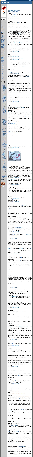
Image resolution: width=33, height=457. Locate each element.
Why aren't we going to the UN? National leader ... (4, 177)
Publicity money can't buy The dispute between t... (4, 150)
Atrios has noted (23, 66)
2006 (2, 77)
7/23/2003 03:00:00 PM (14, 147)
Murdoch (16, 107)
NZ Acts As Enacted (3, 29)
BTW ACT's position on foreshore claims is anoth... (4, 92)
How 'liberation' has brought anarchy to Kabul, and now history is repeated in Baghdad (16, 393)
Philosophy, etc (2, 62)
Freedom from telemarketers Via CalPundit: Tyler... (4, 120)
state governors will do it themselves (22, 205)
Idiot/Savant (2, 22)
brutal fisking (13, 234)
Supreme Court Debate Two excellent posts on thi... (4, 168)
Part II (8, 111)
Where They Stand (3, 32)
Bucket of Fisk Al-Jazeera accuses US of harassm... (4, 86)
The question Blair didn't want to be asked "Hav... (4, 128)
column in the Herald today (16, 431)
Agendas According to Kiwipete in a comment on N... (4, 106)
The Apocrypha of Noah (3, 52)
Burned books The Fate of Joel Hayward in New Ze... (4, 117)
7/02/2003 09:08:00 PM (14, 442)
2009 (2, 75)
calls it (28, 343)
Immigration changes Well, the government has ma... (4, 175)
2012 (2, 73)
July (2, 83)
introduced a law (14, 14)
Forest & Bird (2, 44)
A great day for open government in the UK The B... (4, 152)
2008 (2, 76)
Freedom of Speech (11, 148)
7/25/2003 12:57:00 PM (14, 101)
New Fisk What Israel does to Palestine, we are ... (4, 135)
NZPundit (9, 431)
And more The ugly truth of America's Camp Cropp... (4, 114)
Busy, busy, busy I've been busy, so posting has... (4, 139)
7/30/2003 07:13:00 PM (14, 51)
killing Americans (9, 131)
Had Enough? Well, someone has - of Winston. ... (4, 118)
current (26, 234)
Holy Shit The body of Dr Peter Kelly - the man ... (4, 132)
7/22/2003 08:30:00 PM (14, 198)
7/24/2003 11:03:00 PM (14, 109)
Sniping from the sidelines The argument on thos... (4, 159)
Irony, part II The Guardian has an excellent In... (4, 165)
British (22, 107)
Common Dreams (3, 39)
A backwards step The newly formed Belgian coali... (4, 143)
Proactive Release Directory (4, 31)
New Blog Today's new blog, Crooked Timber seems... (4, 156)
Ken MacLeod (2, 57)
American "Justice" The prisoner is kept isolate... (4, 162)
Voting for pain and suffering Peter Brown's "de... (4, 90)
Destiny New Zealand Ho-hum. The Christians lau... (4, 163)
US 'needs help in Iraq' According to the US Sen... (4, 149)
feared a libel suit (19, 146)
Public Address (2, 50)
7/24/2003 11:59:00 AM (14, 132)
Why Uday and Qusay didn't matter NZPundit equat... (4, 111)
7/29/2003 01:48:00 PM (14, 59)
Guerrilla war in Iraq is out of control (11, 123)
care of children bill (21, 248)
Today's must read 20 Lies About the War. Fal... (4, 142)
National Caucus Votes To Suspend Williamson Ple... (4, 126)
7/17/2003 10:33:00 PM (14, 238)
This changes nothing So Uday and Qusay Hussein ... (4, 121)
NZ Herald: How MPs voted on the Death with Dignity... (4, 89)
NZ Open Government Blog (3, 49)
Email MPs (2, 28)
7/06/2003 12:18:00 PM (14, 383)
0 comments (17, 12)
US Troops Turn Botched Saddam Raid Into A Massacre (13, 55)
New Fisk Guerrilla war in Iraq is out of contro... (4, 109)
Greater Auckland (3, 45)
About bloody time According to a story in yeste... (4, 94)
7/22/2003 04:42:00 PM (14, 201)
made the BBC (23, 311)
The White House (19, 311)
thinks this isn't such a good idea (14, 425)
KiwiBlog (22, 58)
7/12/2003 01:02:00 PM (14, 307)
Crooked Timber (12, 343)
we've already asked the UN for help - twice (22, 446)
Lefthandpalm (2, 47)
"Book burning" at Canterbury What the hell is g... (4, 123)
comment (14, 105)
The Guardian (2, 41)
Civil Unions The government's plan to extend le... (4, 137)
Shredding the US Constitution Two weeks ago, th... (4, 140)
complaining (12, 30)
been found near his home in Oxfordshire (19, 227)
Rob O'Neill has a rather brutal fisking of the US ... (4, 133)
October (3, 81)
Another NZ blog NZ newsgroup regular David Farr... (4, 97)
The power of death (10, 72)
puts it (20, 327)
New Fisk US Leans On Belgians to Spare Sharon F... (4, 145)
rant (19, 306)
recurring (18, 306)
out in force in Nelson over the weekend (18, 42)
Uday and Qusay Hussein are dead (11, 179)
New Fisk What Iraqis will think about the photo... (4, 100)
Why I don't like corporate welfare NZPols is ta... (4, 155)
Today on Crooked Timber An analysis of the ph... (4, 148)
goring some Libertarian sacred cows (20, 344)
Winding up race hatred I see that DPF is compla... (4, 93)
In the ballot (2, 36)
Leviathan (9, 50)
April (2, 179)
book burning (19, 188)
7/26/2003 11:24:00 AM (14, 73)
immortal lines (22, 409)
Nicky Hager (2, 61)
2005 (2, 78)
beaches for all (19, 33)
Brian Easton (2, 60)
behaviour (28, 234)
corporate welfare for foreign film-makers (23, 326)
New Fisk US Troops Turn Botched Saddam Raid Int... (4, 96)
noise (20, 260)
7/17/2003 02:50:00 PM (14, 253)
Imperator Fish (2, 46)
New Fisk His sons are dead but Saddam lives (4, 115)
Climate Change (10, 208)
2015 (2, 71)
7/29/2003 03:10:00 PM (14, 56)
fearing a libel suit (25, 116)
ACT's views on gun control (22, 398)
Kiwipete (11, 105)
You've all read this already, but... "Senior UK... (4, 153)
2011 (2, 74)
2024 (2, 65)
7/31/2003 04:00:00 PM (14, 12)
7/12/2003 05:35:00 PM (14, 287)
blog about (21, 257)
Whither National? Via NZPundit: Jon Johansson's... (4, 173)
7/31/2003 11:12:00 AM (14, 16)
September (3, 82)
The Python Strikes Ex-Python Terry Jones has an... (4, 160)
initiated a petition (17, 423)
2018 (2, 69)
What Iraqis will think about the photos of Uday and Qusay (13, 71)
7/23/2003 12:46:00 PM (14, 177)
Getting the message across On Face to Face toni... (4, 136)
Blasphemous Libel (3, 34)
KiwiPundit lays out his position (21, 396)
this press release (14, 417)
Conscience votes (3, 27)
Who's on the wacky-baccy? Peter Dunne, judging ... (4, 171)
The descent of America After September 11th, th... (4, 102)
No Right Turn (5, 2)
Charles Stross (2, 54)
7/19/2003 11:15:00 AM (14, 231)
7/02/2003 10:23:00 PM (14, 434)
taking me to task (11, 326)
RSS (1, 25)
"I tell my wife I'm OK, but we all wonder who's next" (13, 11)
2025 (2, 64)
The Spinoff (2, 42)
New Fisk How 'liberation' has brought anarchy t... (4, 166)
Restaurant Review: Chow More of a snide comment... (4, 158)
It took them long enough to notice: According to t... (4, 112)
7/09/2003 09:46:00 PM (14, 345)
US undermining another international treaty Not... (4, 130)
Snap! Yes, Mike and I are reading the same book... (4, 146)
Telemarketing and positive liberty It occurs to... (4, 103)
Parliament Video (3, 30)
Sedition (2, 37)
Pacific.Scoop (2, 40)
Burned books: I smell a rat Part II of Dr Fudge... (4, 108)
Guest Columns (2, 35)
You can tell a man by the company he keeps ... (4, 124)
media (23, 107)
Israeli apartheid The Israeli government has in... (4, 87)
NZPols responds (27, 396)
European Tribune (3, 56)
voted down (18, 22)
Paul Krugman (2, 58)
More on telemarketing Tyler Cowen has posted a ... (4, 105)
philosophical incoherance (14, 296)
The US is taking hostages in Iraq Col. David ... (4, 99)
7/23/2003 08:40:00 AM (14, 184)
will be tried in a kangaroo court (11, 410)
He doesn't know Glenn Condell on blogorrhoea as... (4, 84)
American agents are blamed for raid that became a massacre (14, 10)
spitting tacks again (10, 248)
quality (20, 107)
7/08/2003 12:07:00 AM (14, 366)
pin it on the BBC (18, 214)
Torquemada (25, 411)
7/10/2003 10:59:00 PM (14, 339)
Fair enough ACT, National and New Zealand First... (4, 172)
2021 (2, 67)
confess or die (18, 375)
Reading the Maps (3, 51)
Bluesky (2, 24)
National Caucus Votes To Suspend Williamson (12, 199)
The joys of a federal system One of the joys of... (4, 127)
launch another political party (15, 380)
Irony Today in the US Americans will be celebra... (4, 169)
